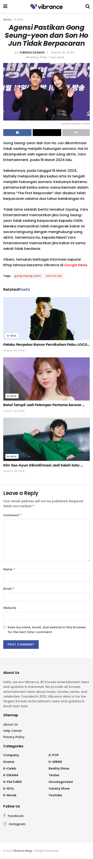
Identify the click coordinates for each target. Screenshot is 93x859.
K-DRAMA (10, 775)
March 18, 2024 (62, 52)
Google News (75, 265)
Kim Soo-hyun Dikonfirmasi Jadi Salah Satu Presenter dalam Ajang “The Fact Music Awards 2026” (45, 465)
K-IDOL (19, 19)
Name (9, 569)
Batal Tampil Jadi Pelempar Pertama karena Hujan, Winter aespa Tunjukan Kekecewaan (42, 405)
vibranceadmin (32, 52)
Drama (8, 762)
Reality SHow (59, 768)
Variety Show (59, 788)
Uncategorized (61, 782)
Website (9, 608)
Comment (12, 515)
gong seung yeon (27, 276)
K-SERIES (55, 762)
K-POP (54, 755)
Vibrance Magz (22, 851)
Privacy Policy (13, 737)
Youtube (55, 795)
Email (8, 589)
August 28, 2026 (14, 471)
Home (7, 19)
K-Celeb (9, 768)
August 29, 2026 (14, 350)
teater (54, 775)
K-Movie (9, 795)
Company (11, 755)
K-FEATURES (12, 782)
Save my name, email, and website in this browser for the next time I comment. (47, 629)
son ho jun (54, 276)
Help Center (12, 731)
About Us (10, 724)
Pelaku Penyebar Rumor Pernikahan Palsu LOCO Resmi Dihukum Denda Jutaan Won (45, 344)
